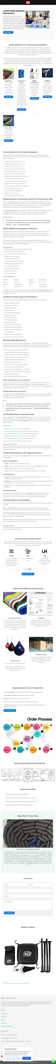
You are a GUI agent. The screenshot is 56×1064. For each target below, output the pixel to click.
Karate (2, 1020)
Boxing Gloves (13, 429)
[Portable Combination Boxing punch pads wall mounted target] (28, 956)
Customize (9, 1058)
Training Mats (14, 436)
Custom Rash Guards (16, 431)
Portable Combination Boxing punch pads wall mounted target (16, 983)
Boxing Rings (18, 438)
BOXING (3, 1010)
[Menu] (2, 2)
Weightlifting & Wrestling (7, 1026)
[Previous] (6, 559)
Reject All (18, 1058)
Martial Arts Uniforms (14, 433)
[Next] (50, 559)
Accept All (27, 1058)
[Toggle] (4, 794)
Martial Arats (4, 1013)
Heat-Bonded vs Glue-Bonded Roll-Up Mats (28, 849)
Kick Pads (12, 441)
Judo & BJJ (4, 1023)
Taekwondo (4, 1016)
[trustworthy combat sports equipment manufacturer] (28, 2)
